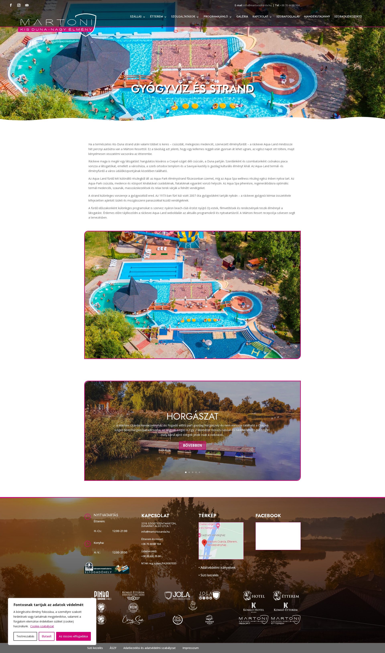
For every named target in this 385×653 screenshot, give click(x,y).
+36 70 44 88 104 (289, 5)
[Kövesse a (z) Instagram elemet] (19, 5)
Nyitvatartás (106, 515)
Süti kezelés (95, 648)
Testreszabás (25, 636)
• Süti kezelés (209, 575)
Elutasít (47, 636)
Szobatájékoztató (348, 16)
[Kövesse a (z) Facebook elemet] (11, 5)
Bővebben (192, 445)
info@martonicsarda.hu (257, 5)
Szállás (136, 16)
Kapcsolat (260, 16)
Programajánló (216, 16)
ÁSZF (113, 648)
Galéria (242, 16)
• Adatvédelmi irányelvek (217, 567)
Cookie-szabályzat (42, 626)
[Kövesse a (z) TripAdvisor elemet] (27, 5)
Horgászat (192, 416)
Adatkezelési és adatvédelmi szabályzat (149, 648)
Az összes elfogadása (73, 636)
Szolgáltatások (183, 16)
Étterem (156, 16)
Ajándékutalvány (317, 16)
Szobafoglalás (288, 16)
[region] (52, 621)
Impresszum (190, 648)
